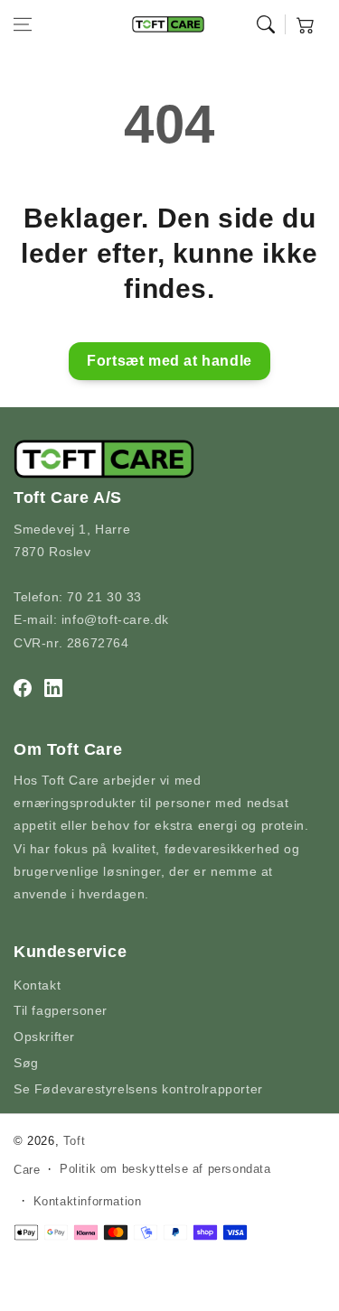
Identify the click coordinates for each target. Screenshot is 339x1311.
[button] (22, 24)
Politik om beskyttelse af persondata (165, 1169)
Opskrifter (44, 1036)
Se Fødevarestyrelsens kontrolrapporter (138, 1089)
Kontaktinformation (87, 1201)
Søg (26, 1062)
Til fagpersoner (61, 1010)
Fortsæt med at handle (169, 360)
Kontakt (37, 985)
